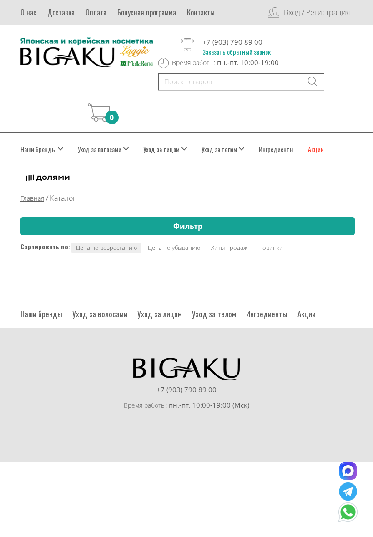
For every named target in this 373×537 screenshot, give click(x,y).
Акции (316, 149)
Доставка (61, 12)
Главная (32, 198)
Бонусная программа (146, 12)
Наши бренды (41, 313)
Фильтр (187, 226)
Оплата (96, 12)
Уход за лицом (159, 313)
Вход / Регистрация (317, 12)
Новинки (270, 247)
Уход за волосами (99, 313)
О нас (28, 12)
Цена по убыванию (174, 247)
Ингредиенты (276, 149)
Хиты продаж (229, 247)
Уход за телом (214, 313)
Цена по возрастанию (106, 247)
